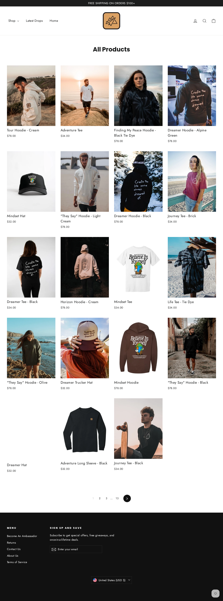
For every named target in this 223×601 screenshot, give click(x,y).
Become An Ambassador (22, 536)
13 (117, 498)
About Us (12, 556)
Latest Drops (34, 20)
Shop (12, 20)
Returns (11, 543)
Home (54, 20)
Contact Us (13, 549)
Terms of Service (17, 562)
